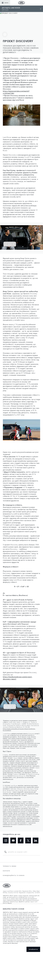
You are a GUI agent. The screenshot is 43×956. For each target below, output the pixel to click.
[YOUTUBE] (13, 840)
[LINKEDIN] (35, 840)
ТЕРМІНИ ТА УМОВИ (9, 866)
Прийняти (33, 949)
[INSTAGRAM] (6, 840)
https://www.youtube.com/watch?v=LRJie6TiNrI (16, 92)
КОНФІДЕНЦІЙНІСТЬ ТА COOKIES (14, 875)
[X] (28, 840)
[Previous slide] (6, 244)
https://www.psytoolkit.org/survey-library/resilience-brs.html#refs (19, 729)
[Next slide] (14, 244)
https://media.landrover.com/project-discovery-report (17, 678)
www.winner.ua (7, 826)
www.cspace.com (8, 779)
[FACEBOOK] (21, 840)
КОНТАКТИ (6, 871)
